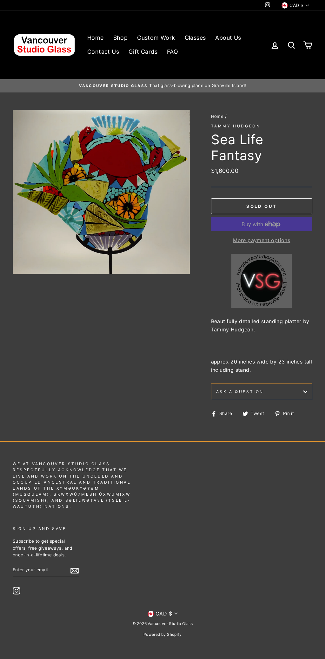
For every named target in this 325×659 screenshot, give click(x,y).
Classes (195, 37)
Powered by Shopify (162, 634)
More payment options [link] (261, 240)
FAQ (172, 51)
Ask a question (240, 391)
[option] (162, 85)
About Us (228, 37)
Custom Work (156, 37)
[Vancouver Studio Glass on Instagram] (16, 590)
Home (95, 37)
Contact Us (103, 51)
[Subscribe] (74, 570)
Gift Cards (143, 51)
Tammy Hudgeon (236, 126)
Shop (120, 37)
